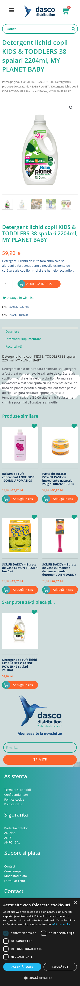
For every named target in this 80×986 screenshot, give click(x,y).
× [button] (75, 902)
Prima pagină (10, 82)
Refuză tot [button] (60, 967)
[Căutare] (73, 29)
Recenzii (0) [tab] (14, 346)
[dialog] (40, 942)
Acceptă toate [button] (22, 967)
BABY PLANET (40, 86)
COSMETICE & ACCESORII (37, 82)
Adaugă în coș (39, 284)
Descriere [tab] (12, 331)
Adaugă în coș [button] (23, 499)
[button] (71, 107)
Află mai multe (61, 924)
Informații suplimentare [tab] (23, 339)
